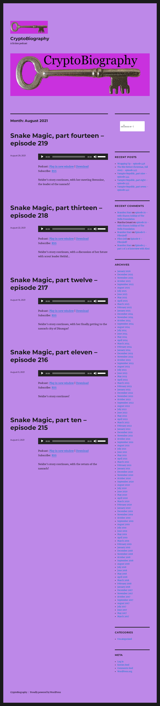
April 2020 (122, 498)
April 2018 (122, 577)
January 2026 (124, 271)
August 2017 (123, 603)
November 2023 (125, 356)
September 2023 (125, 363)
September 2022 (125, 402)
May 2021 (122, 455)
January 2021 (123, 468)
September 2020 (125, 481)
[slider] (102, 156)
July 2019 (121, 527)
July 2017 (121, 606)
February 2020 (124, 504)
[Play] (42, 156)
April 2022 (122, 419)
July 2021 (121, 448)
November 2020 (125, 475)
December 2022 (125, 393)
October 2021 (123, 439)
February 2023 (124, 386)
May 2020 (122, 495)
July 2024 (122, 330)
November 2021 (125, 435)
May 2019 (122, 534)
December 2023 (125, 353)
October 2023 (123, 360)
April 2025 (122, 301)
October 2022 (124, 399)
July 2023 (121, 370)
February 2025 (124, 307)
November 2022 (125, 396)
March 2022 (123, 422)
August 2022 (123, 406)
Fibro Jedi (122, 239)
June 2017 (122, 610)
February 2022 (124, 425)
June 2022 (122, 412)
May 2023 (122, 376)
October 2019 (123, 518)
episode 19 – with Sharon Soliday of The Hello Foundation (132, 215)
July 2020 (122, 488)
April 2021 (122, 458)
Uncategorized (124, 639)
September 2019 (125, 521)
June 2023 (122, 373)
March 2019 (123, 541)
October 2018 (123, 557)
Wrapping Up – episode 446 (131, 163)
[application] (73, 157)
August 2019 (123, 524)
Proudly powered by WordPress (45, 692)
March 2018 (123, 580)
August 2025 (123, 287)
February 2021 (124, 465)
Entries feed (123, 665)
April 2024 (122, 340)
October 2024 (124, 320)
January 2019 (123, 547)
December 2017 (125, 590)
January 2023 (123, 389)
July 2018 (121, 567)
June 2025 (122, 294)
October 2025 (124, 281)
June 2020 (122, 491)
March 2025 (123, 304)
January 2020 (123, 508)
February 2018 (124, 583)
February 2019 (124, 544)
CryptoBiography (29, 38)
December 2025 (125, 274)
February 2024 (124, 347)
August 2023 (123, 366)
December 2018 (125, 550)
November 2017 (125, 593)
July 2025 (122, 291)
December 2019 (125, 511)
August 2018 (123, 564)
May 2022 (122, 416)
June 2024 (122, 333)
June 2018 (122, 570)
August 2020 (123, 485)
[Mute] (95, 156)
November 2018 (125, 554)
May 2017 (122, 613)
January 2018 (123, 587)
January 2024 (123, 350)
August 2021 (123, 445)
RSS (54, 171)
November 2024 (125, 317)
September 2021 (125, 442)
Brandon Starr (124, 212)
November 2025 (125, 278)
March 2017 (123, 616)
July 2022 (122, 409)
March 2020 (123, 501)
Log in (120, 661)
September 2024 (125, 324)
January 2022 (123, 429)
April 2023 (122, 379)
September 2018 (125, 560)
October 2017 (123, 596)
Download (82, 166)
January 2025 (123, 310)
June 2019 (122, 531)
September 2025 (125, 284)
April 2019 (122, 537)
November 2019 (125, 514)
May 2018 (122, 573)
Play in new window (61, 166)
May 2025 (122, 297)
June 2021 (122, 452)
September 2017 (125, 600)
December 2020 (125, 472)
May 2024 (122, 337)
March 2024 (123, 343)
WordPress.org (124, 671)
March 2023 (123, 383)
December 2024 (125, 314)
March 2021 (123, 462)
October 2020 (124, 478)
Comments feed (125, 668)
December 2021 (125, 432)
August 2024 (123, 327)
